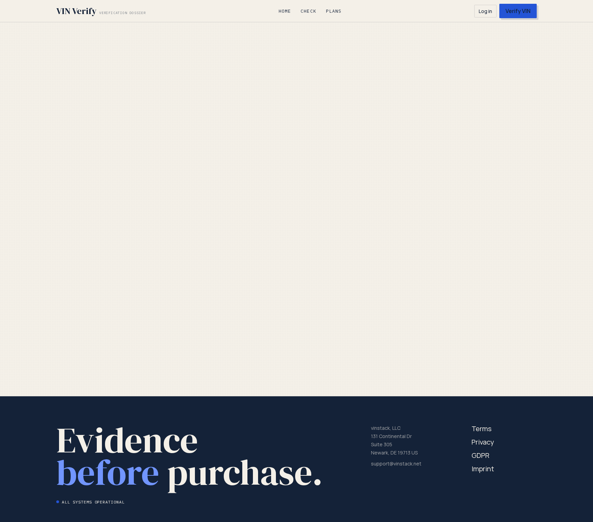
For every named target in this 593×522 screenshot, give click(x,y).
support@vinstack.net (396, 463)
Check (308, 11)
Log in (485, 11)
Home (285, 11)
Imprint (483, 468)
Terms (481, 428)
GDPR (480, 455)
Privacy (483, 442)
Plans (333, 11)
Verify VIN (518, 11)
